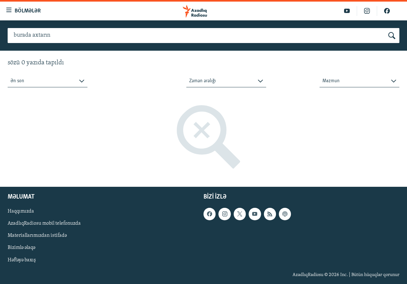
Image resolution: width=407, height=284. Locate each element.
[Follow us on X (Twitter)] (240, 214)
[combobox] (47, 81)
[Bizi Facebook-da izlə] (387, 11)
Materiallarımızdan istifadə (37, 235)
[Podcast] (285, 214)
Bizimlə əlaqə (21, 248)
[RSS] (270, 214)
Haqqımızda (21, 211)
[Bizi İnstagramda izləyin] (367, 11)
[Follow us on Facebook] (210, 214)
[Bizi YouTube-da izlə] (347, 11)
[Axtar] (391, 36)
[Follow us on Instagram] (224, 214)
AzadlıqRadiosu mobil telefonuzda (44, 223)
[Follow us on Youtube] (255, 214)
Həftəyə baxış (22, 260)
